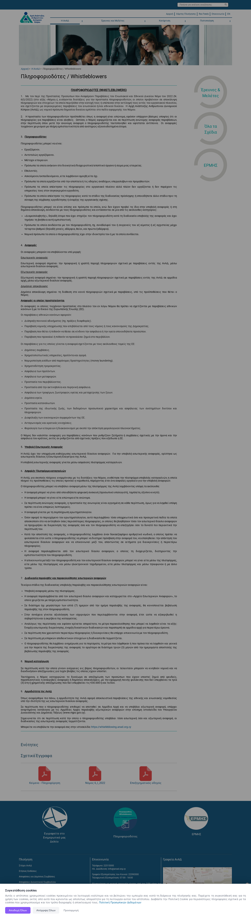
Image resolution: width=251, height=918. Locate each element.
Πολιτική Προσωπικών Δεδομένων (120, 902)
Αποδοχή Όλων (18, 910)
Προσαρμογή (71, 910)
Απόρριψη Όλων (45, 910)
